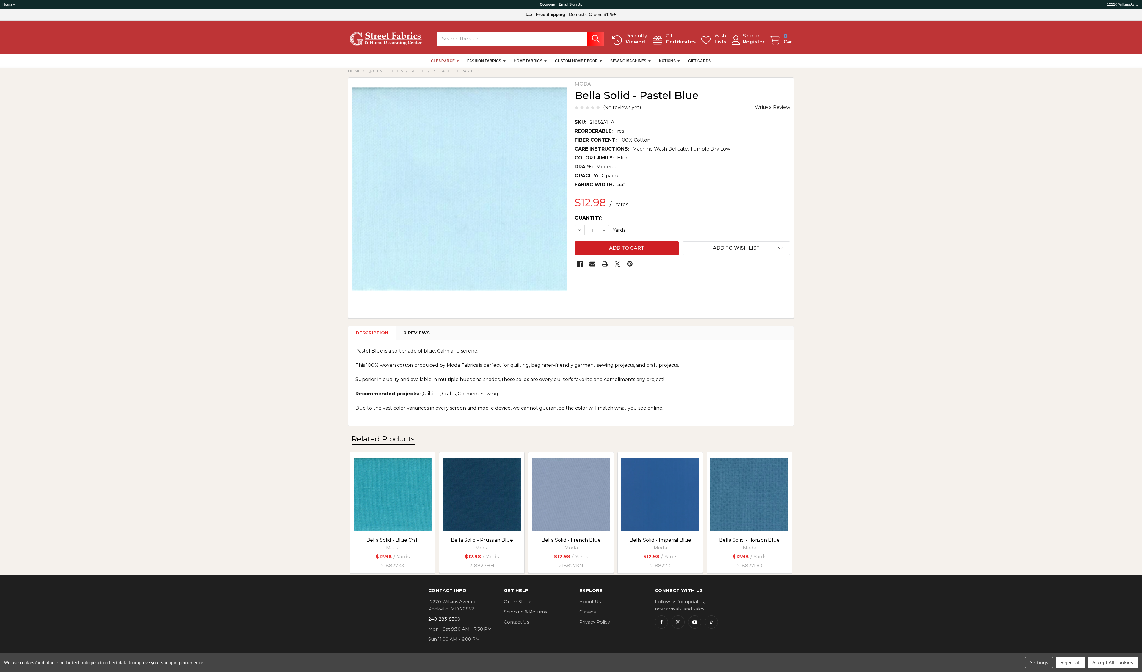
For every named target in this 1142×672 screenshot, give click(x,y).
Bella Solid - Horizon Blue (749, 540)
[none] (459, 189)
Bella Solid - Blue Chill (392, 540)
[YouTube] (694, 622)
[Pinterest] (630, 264)
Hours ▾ (8, 4)
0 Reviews (416, 333)
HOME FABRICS (528, 61)
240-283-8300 (444, 619)
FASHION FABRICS (484, 61)
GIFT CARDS (699, 61)
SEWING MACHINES (628, 61)
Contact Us (516, 622)
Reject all (1070, 662)
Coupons (547, 4)
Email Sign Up (570, 4)
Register (754, 42)
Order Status (518, 601)
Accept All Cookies (1112, 662)
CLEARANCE (443, 61)
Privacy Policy (594, 622)
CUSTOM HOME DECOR (576, 61)
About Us (590, 601)
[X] (617, 264)
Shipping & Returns (525, 612)
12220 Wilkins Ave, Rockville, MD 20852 (1123, 4)
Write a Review (772, 107)
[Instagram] (678, 622)
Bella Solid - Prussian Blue (482, 540)
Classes (587, 612)
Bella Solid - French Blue (571, 540)
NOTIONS (667, 61)
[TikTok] (711, 622)
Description (372, 333)
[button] (736, 248)
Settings (1039, 662)
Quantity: (588, 218)
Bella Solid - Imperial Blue (660, 540)
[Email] (592, 264)
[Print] (605, 264)
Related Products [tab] (383, 438)
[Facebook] (580, 264)
